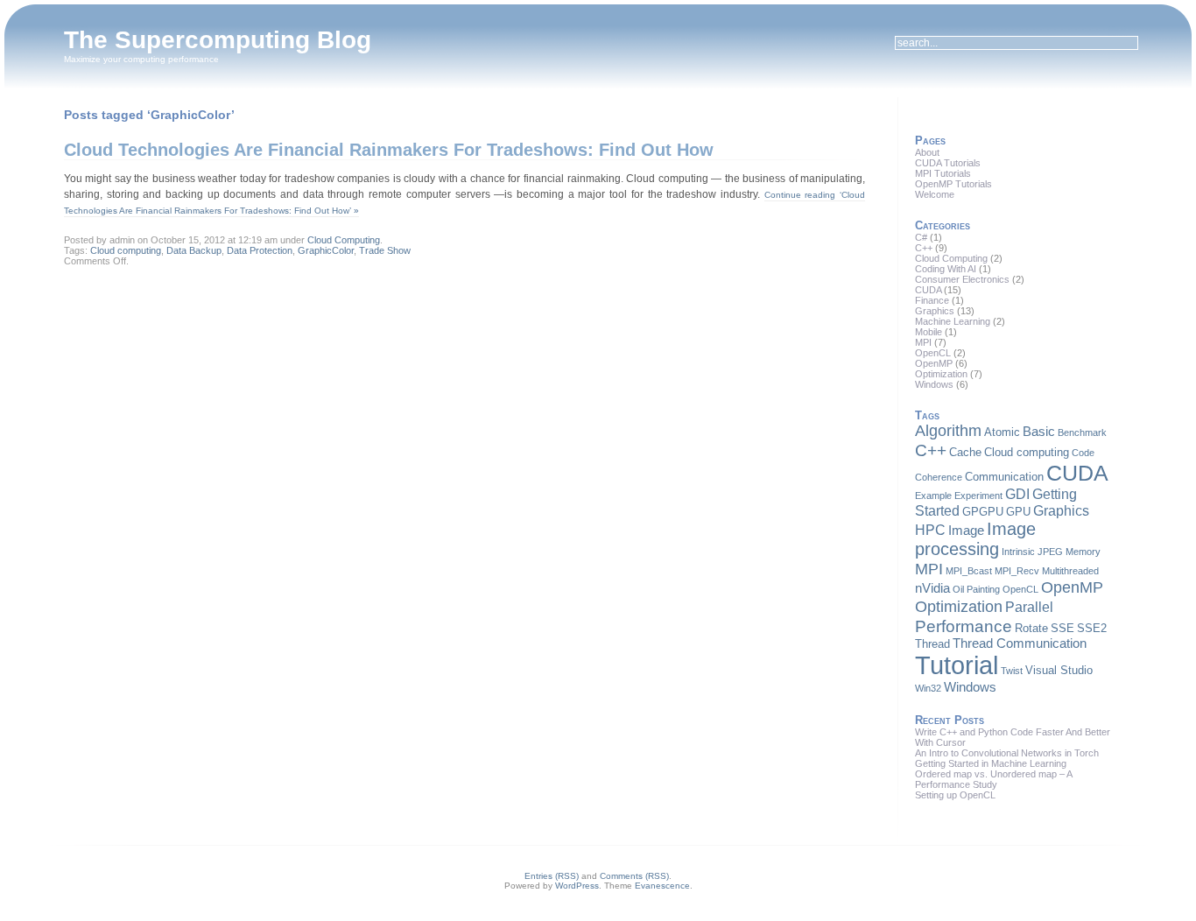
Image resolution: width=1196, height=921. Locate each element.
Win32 (928, 688)
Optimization (941, 374)
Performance (963, 626)
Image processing (975, 539)
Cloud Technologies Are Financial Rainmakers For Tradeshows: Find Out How (389, 149)
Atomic (1002, 432)
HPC (930, 530)
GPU (1018, 511)
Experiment (978, 495)
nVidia (932, 588)
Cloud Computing (343, 240)
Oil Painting (976, 589)
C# (921, 237)
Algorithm (948, 430)
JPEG (1050, 551)
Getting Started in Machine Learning (990, 763)
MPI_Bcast (969, 571)
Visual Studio (1059, 670)
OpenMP (934, 363)
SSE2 (1092, 628)
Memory (1083, 551)
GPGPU (982, 511)
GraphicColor (326, 250)
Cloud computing (125, 250)
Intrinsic (1018, 551)
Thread (932, 643)
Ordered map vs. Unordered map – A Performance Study (993, 779)
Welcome (934, 194)
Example (933, 495)
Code (1083, 452)
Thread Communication (1020, 643)
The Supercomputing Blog (217, 39)
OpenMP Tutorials (953, 184)
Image (966, 531)
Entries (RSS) (551, 876)
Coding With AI (945, 269)
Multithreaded (1070, 571)
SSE (1062, 628)
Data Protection (259, 250)
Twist (1012, 670)
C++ (923, 248)
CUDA (928, 290)
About (927, 152)
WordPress (577, 885)
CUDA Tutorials (948, 163)
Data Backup (194, 250)
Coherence (938, 477)
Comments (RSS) (634, 876)
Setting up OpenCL (955, 795)
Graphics (934, 311)
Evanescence (662, 885)
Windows (934, 384)
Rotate (1031, 628)
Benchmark (1082, 432)
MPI (923, 342)
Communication (1004, 476)
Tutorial (956, 664)
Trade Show (385, 250)
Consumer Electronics (962, 279)
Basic (1039, 432)
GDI (1017, 494)
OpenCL (933, 353)
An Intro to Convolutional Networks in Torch (1007, 753)
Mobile (928, 332)
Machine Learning (952, 321)
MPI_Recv (1017, 571)
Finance (932, 300)
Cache (965, 452)
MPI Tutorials (943, 173)
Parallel (1029, 607)
